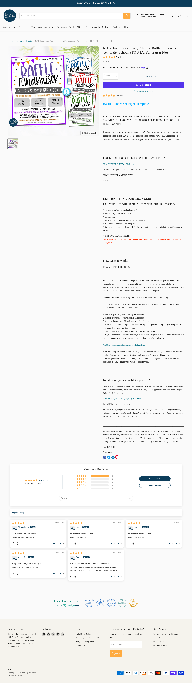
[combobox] (71, 16)
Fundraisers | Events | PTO (68, 27)
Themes (23, 27)
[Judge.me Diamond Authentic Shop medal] (89, 603)
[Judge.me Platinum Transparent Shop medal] (122, 603)
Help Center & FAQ (84, 634)
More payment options (143, 91)
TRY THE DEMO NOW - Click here (118, 164)
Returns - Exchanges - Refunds (165, 634)
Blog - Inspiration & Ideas (97, 27)
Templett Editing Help (85, 642)
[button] (109, 57)
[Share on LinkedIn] (113, 457)
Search (10, 669)
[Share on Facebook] (104, 457)
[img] (18, 523)
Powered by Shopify (15, 675)
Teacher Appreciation (41, 27)
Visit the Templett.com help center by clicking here (124, 345)
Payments (157, 638)
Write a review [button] (154, 479)
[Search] (126, 16)
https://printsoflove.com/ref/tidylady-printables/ (122, 398)
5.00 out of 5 (44, 480)
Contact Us (80, 645)
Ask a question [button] (154, 485)
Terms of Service (160, 645)
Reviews (116, 27)
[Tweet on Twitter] (108, 457)
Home (10, 41)
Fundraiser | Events (24, 41)
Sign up (116, 653)
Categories (8, 27)
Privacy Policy (159, 642)
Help (126, 27)
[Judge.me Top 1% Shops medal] (133, 603)
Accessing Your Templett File (88, 638)
